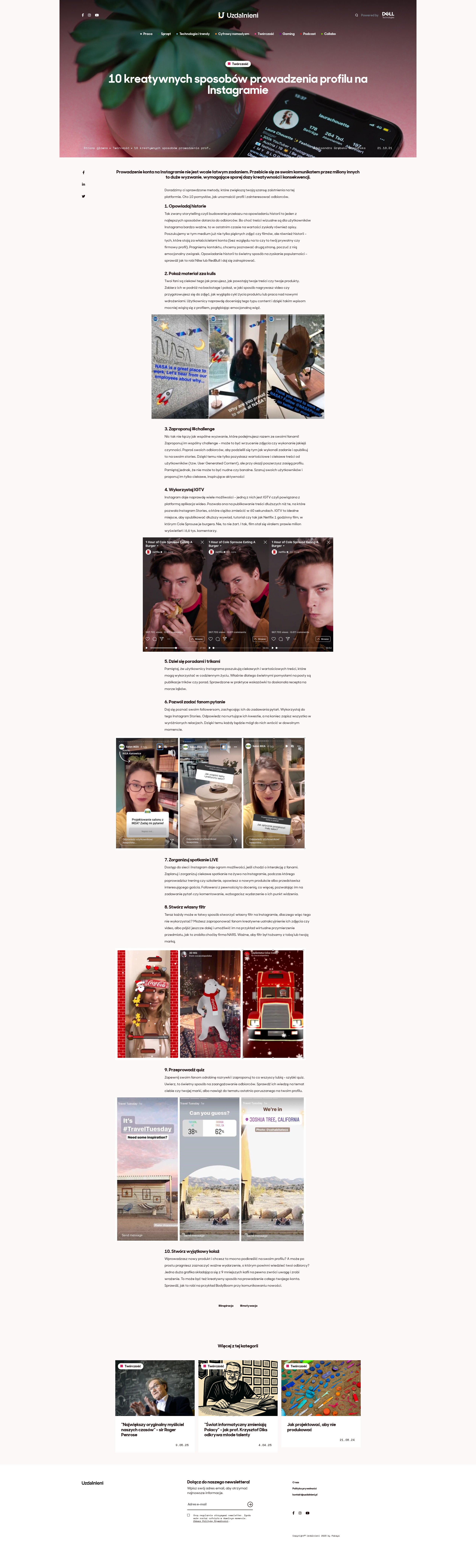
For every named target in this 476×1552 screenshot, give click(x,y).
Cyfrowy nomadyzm (233, 34)
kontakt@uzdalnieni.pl (304, 1494)
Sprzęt (166, 34)
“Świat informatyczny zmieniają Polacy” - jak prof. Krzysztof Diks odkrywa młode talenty (235, 1430)
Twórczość (240, 64)
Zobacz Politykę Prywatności (210, 1521)
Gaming (289, 34)
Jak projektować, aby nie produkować (311, 1427)
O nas (295, 1482)
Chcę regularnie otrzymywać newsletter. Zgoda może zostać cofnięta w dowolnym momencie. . (221, 1518)
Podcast (309, 34)
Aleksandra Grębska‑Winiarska (339, 148)
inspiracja (227, 1305)
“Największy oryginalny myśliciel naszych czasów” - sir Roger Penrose (152, 1430)
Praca (147, 34)
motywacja (249, 1305)
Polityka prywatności (304, 1488)
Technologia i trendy (194, 34)
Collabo (330, 34)
